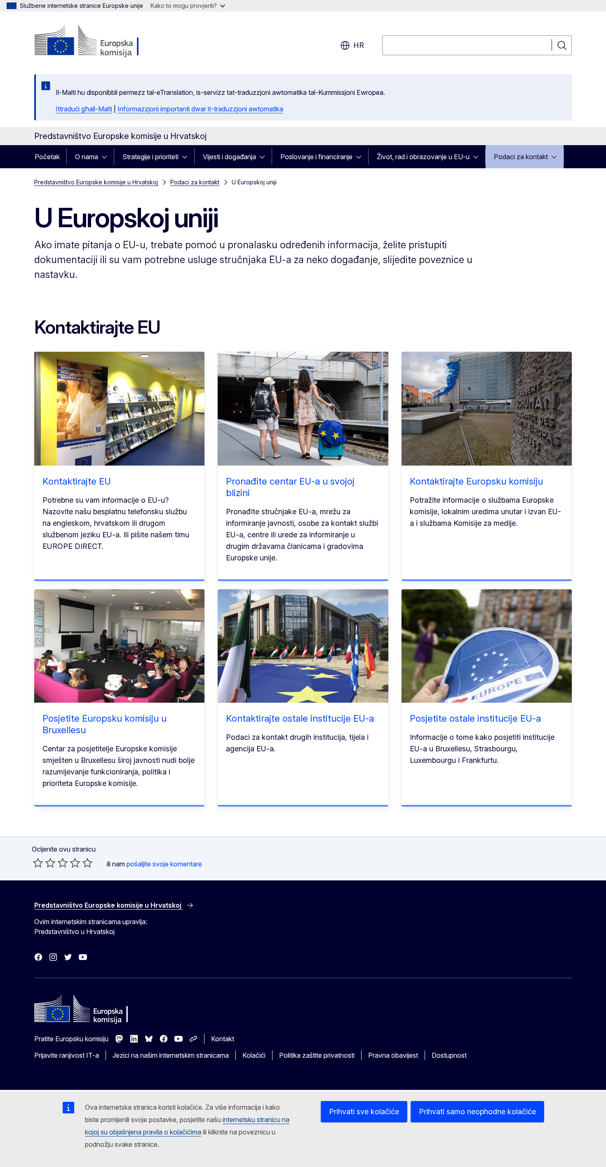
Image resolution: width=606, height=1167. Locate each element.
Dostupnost (449, 1055)
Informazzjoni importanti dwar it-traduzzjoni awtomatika (200, 109)
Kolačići (253, 1055)
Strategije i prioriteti (150, 157)
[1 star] (38, 862)
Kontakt (222, 1039)
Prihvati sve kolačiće (364, 1111)
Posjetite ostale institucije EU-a (475, 718)
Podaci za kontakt (521, 157)
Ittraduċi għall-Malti (84, 109)
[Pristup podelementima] (107, 156)
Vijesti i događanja (229, 157)
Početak (47, 157)
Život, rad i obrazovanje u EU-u (423, 157)
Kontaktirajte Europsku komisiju (476, 481)
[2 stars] (44, 862)
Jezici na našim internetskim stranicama (171, 1055)
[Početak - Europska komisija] (100, 41)
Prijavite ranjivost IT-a (66, 1055)
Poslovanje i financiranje (316, 157)
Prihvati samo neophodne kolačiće (477, 1111)
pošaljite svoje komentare (164, 864)
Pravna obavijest (393, 1055)
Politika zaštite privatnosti (317, 1055)
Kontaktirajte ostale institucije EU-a (300, 718)
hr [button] (358, 45)
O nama (86, 157)
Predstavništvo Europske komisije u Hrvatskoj (96, 182)
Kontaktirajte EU (76, 481)
